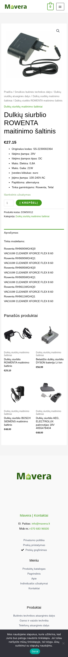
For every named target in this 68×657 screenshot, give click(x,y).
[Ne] (63, 643)
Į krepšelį (29, 202)
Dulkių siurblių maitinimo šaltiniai (23, 106)
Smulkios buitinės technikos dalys (33, 92)
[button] (58, 30)
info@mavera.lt (41, 523)
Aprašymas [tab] (11, 232)
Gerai (35, 651)
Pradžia (8, 92)
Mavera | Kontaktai (34, 515)
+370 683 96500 (39, 528)
